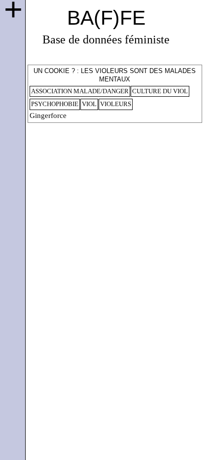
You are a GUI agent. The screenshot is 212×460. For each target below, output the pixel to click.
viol (89, 104)
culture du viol (160, 91)
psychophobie (54, 104)
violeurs (115, 104)
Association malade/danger (80, 91)
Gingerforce (48, 115)
